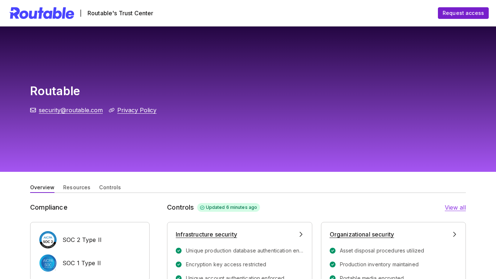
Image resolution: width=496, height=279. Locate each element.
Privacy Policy (136, 110)
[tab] (42, 187)
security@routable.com (71, 110)
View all (455, 207)
